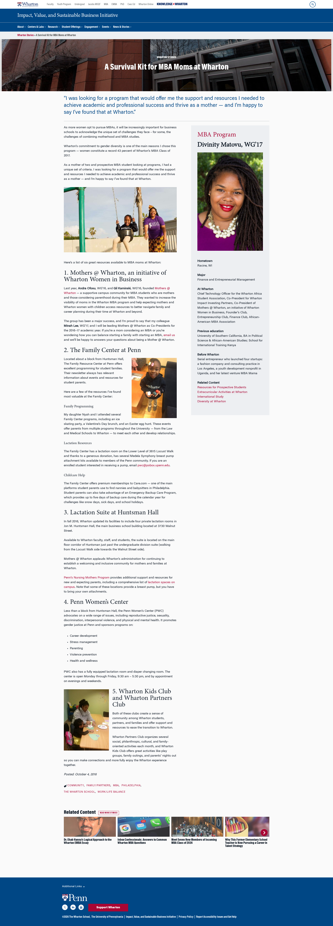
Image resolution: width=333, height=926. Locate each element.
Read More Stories (109, 813)
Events (105, 27)
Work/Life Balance (111, 792)
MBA (106, 4)
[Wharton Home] (27, 4)
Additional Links (72, 886)
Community (75, 785)
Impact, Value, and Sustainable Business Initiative (151, 917)
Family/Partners (98, 785)
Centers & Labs (36, 27)
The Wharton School (79, 792)
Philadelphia (131, 785)
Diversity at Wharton (211, 401)
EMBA (114, 4)
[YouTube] (81, 907)
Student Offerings (71, 27)
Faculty (50, 4)
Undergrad (80, 4)
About (20, 27)
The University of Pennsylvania (107, 917)
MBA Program (216, 135)
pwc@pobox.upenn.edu (154, 465)
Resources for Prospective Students (221, 387)
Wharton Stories (25, 35)
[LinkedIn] (73, 907)
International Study (210, 396)
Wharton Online (146, 4)
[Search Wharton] (313, 4)
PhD (122, 4)
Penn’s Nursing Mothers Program (86, 577)
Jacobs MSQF (94, 4)
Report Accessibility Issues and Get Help (216, 917)
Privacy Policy (186, 917)
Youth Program (64, 4)
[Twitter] (65, 907)
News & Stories (121, 27)
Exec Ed (131, 4)
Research (53, 27)
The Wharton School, (79, 917)
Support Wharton (108, 907)
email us (169, 335)
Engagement (91, 27)
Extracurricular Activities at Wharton (222, 392)
